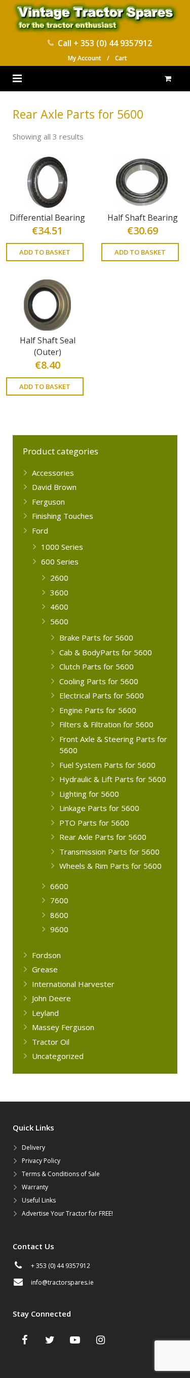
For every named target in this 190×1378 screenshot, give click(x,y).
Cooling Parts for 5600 (98, 681)
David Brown (54, 487)
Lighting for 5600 (89, 794)
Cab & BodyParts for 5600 (105, 652)
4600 (59, 607)
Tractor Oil (50, 1042)
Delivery (33, 1147)
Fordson (46, 955)
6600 (59, 886)
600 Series (60, 561)
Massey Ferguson (63, 1027)
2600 (59, 578)
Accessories (53, 473)
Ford (40, 530)
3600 (59, 592)
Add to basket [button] (44, 252)
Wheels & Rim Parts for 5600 (110, 866)
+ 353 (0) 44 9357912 (112, 43)
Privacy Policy (41, 1160)
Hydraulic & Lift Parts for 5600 (112, 779)
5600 (59, 621)
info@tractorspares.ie (62, 1282)
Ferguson (48, 502)
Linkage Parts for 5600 (99, 808)
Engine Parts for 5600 (97, 710)
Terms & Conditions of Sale (61, 1174)
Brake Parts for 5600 (96, 637)
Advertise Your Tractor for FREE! (67, 1213)
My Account (84, 58)
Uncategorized (58, 1056)
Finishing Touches (62, 516)
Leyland (45, 1013)
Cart (121, 58)
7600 (59, 900)
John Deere (51, 998)
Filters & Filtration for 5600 (106, 724)
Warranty (35, 1187)
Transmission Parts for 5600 (109, 851)
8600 (59, 915)
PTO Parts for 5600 (94, 823)
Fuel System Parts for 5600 (107, 765)
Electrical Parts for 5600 (101, 695)
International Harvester (73, 984)
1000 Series (62, 547)
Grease (45, 969)
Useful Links (39, 1200)
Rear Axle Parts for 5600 (102, 837)
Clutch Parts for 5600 (96, 666)
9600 (59, 929)
